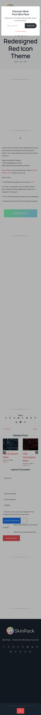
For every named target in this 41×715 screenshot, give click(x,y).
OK (20, 711)
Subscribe (30, 26)
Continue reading (20, 31)
